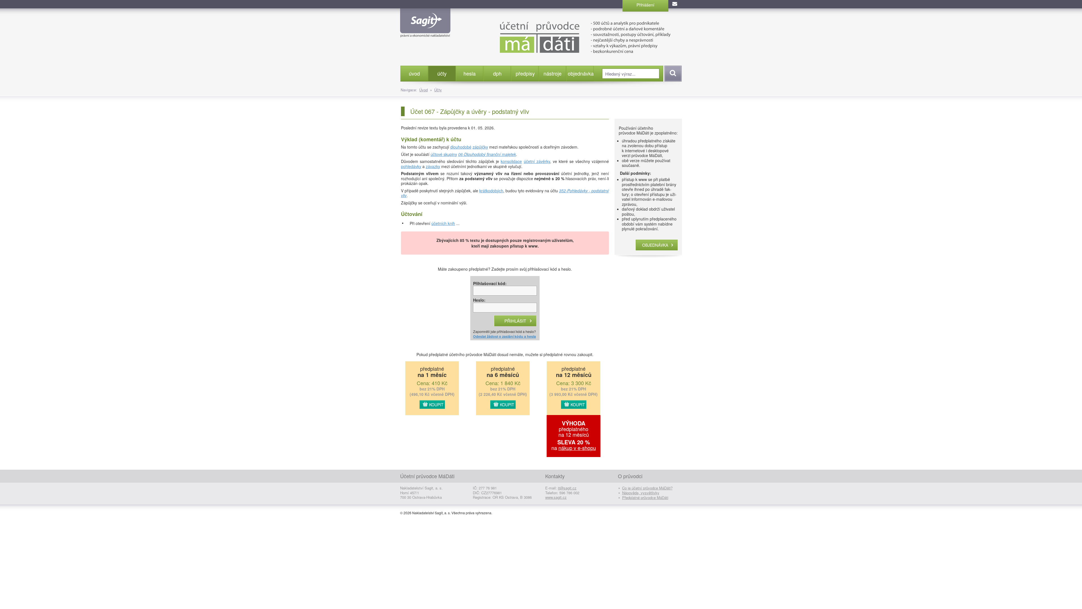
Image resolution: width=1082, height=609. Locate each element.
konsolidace (511, 161)
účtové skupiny (444, 154)
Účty (438, 89)
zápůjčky (480, 147)
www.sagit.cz (556, 497)
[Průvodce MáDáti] (572, 36)
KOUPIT (436, 404)
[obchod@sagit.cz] (675, 4)
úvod (414, 73)
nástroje (553, 73)
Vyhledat (672, 73)
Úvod (423, 89)
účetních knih (443, 223)
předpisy (525, 73)
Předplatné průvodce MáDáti (645, 497)
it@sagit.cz (567, 488)
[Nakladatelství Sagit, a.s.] (425, 32)
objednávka (580, 73)
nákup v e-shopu (577, 447)
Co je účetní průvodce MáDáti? (647, 488)
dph (497, 73)
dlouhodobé (460, 147)
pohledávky (411, 166)
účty (442, 73)
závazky (433, 166)
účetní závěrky (537, 161)
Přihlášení (645, 5)
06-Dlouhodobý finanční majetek (487, 154)
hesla (470, 73)
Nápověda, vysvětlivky (640, 492)
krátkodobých (491, 190)
